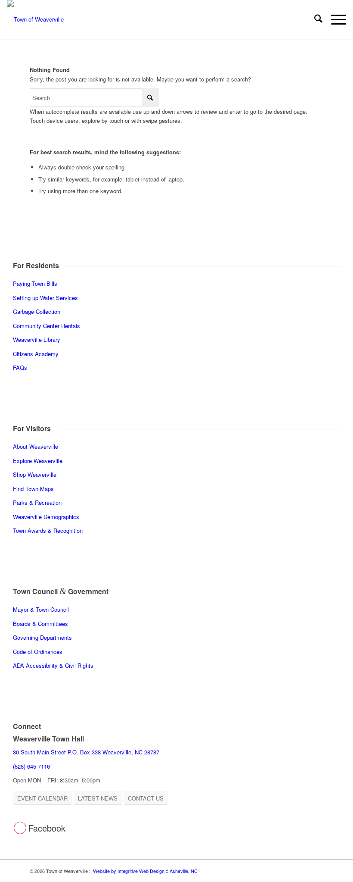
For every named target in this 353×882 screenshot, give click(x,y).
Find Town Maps (33, 489)
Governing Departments (42, 637)
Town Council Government (60, 591)
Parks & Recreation (37, 502)
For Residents (36, 265)
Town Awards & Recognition (48, 530)
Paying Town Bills (35, 283)
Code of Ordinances (37, 651)
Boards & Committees (40, 623)
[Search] (314, 19)
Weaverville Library (36, 339)
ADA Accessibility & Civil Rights (53, 665)
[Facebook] (20, 828)
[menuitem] (314, 19)
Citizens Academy (36, 354)
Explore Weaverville (37, 461)
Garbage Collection (36, 311)
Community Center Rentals (46, 326)
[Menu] (334, 19)
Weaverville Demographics (46, 517)
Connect (27, 726)
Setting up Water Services (45, 298)
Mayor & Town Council (41, 609)
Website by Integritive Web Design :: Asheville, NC (145, 870)
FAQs (20, 367)
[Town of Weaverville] (35, 19)
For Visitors (32, 428)
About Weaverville (35, 446)
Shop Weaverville (34, 474)
